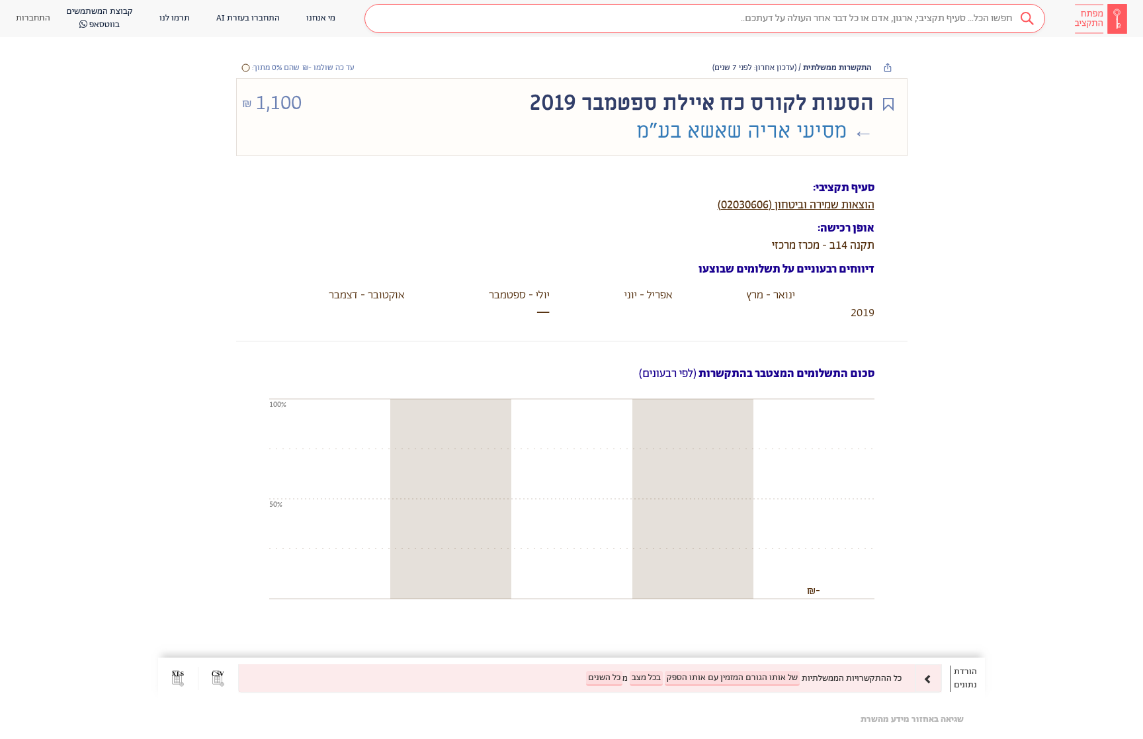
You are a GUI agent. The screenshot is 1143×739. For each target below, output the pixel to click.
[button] (704, 18)
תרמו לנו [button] (174, 18)
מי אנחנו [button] (320, 18)
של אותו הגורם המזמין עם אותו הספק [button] (732, 678)
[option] (590, 678)
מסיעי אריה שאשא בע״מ (741, 131)
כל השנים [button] (604, 678)
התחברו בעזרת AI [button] (248, 18)
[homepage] (1100, 18)
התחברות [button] (33, 18)
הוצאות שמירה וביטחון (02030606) (796, 205)
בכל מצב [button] (646, 678)
